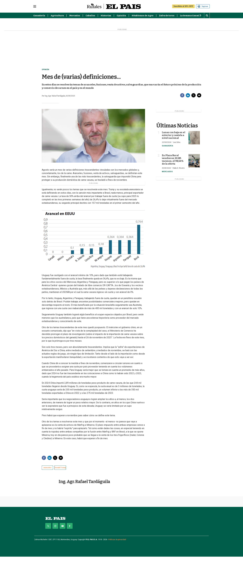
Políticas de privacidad (117, 540)
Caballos (90, 15)
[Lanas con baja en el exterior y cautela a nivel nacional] (194, 137)
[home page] (55, 518)
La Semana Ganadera (191, 15)
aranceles (47, 468)
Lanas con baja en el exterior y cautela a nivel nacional (173, 135)
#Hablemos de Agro (142, 15)
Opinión (121, 15)
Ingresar (205, 6)
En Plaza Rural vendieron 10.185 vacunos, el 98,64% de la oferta (172, 159)
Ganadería (39, 15)
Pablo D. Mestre (179, 168)
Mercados (74, 15)
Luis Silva (176, 142)
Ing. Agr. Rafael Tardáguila (84, 481)
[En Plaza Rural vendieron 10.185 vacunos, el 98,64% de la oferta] (194, 160)
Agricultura (57, 15)
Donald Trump (60, 468)
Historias (106, 15)
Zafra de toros (166, 15)
